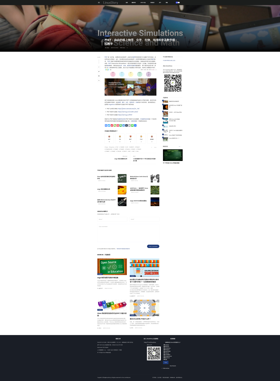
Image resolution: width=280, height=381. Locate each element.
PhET (106, 57)
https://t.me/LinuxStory (150, 342)
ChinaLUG (172, 377)
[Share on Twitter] (98, 71)
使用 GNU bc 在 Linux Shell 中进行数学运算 (106, 201)
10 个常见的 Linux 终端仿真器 (171, 163)
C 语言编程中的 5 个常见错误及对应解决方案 (144, 160)
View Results (173, 366)
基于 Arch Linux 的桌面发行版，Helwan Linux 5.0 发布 (110, 345)
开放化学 (138, 147)
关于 (160, 2)
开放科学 (133, 149)
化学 (121, 65)
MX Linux (167, 357)
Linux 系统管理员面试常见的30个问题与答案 (112, 314)
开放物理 (122, 149)
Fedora (167, 353)
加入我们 (160, 377)
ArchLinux (167, 348)
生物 (124, 65)
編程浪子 (101, 288)
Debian (167, 345)
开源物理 (113, 151)
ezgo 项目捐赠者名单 (120, 159)
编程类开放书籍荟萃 (174, 101)
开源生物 (119, 151)
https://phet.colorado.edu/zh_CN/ (128, 109)
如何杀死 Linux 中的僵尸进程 (175, 106)
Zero (100, 328)
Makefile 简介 (172, 126)
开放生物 (128, 149)
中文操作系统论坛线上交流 (169, 60)
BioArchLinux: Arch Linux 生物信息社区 (139, 177)
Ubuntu (167, 346)
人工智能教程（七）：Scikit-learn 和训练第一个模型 (109, 350)
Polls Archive (166, 368)
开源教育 (107, 36)
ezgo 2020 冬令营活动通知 (138, 201)
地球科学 (129, 65)
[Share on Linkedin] (98, 80)
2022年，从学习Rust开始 (175, 112)
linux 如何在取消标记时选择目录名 (106, 177)
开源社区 (152, 2)
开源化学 (139, 149)
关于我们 (154, 377)
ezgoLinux (112, 104)
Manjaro (167, 349)
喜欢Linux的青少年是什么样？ (140, 319)
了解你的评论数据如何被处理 (123, 248)
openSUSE (167, 351)
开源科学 (125, 151)
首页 (127, 2)
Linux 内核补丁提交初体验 (175, 135)
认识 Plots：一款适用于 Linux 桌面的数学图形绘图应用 (139, 189)
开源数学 (108, 151)
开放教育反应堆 (121, 119)
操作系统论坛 (179, 377)
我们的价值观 (166, 377)
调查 (167, 2)
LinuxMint (167, 354)
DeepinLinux (168, 356)
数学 (153, 59)
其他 (166, 359)
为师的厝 (133, 121)
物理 (134, 57)
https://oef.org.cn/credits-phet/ (128, 112)
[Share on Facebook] (98, 67)
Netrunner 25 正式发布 (102, 347)
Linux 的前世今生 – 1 (174, 138)
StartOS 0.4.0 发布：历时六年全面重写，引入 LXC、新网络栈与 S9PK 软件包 (115, 342)
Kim (132, 328)
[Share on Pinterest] (98, 76)
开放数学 (116, 149)
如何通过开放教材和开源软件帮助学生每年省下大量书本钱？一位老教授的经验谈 (144, 280)
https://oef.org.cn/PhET (125, 115)
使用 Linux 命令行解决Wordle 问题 (174, 120)
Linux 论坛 (143, 2)
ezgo (107, 147)
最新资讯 (134, 2)
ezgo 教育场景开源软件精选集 (107, 278)
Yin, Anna (107, 47)
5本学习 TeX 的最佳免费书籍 (175, 131)
